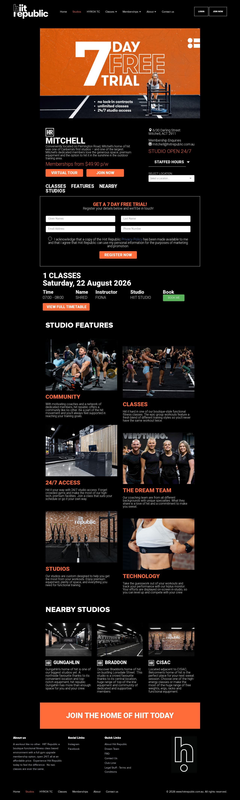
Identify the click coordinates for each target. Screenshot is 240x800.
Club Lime (110, 763)
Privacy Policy (132, 239)
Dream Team (112, 749)
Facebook (74, 749)
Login (201, 11)
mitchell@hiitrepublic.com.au (173, 144)
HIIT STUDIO (140, 297)
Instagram (73, 744)
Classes (109, 11)
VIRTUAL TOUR (64, 173)
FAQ (107, 753)
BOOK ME (174, 297)
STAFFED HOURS (170, 162)
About (150, 11)
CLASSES (56, 186)
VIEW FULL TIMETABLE (67, 307)
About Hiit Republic (116, 744)
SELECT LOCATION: (160, 173)
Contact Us (111, 758)
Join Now (218, 11)
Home (63, 11)
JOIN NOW (105, 173)
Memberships (130, 11)
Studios (77, 11)
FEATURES (82, 186)
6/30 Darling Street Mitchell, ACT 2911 (164, 132)
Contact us (168, 11)
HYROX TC (93, 11)
